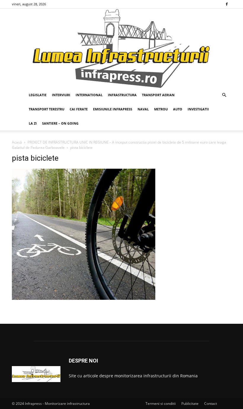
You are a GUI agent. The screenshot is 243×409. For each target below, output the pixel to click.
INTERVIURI (61, 95)
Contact (210, 403)
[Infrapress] (121, 48)
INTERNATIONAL (89, 95)
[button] (224, 95)
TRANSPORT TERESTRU (46, 109)
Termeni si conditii (161, 403)
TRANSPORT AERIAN (158, 95)
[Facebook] (226, 4)
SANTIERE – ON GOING (60, 123)
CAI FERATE (79, 109)
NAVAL (143, 109)
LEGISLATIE (38, 95)
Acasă (17, 142)
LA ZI (33, 123)
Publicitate (190, 403)
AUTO (177, 109)
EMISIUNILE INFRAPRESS (112, 109)
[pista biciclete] (83, 298)
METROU (161, 109)
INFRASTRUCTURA (122, 95)
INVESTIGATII (198, 109)
